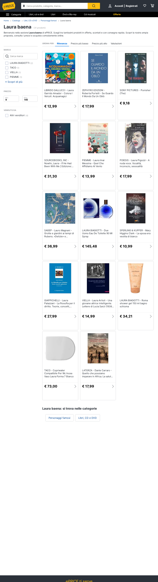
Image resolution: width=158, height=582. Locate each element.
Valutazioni (116, 43)
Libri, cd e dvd (36, 14)
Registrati (131, 5)
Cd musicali (90, 14)
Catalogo (16, 20)
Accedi (119, 5)
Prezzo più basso (79, 43)
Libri (53, 14)
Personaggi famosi (49, 20)
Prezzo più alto (99, 43)
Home (6, 20)
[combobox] (54, 6)
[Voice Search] (24, 6)
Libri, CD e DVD (30, 20)
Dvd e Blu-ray (70, 14)
